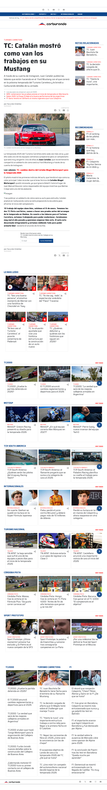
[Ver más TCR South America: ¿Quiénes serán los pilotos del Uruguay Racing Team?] (21, 457)
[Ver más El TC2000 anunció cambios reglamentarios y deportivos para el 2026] (54, 374)
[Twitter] (48, 10)
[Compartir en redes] (33, 293)
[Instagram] (58, 10)
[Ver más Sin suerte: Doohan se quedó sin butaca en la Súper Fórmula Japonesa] (21, 497)
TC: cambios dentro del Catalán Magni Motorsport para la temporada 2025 (36, 171)
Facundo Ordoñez (14, 104)
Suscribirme (46, 240)
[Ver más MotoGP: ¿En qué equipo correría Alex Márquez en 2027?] (54, 414)
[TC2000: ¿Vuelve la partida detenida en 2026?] (21, 677)
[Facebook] (43, 10)
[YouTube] (53, 10)
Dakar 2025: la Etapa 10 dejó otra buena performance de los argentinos (35, 96)
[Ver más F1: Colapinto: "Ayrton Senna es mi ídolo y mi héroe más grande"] (80, 163)
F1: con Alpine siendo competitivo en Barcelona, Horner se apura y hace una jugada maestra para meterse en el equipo (58, 18)
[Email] (63, 10)
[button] (28, 14)
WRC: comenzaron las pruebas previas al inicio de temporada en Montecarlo (37, 94)
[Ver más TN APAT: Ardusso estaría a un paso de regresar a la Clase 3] (54, 541)
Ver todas (99, 363)
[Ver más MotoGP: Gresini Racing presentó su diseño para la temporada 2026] (21, 414)
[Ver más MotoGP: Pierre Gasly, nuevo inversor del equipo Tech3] (87, 414)
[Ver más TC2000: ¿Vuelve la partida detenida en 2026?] (21, 374)
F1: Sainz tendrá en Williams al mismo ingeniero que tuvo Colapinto (33, 98)
